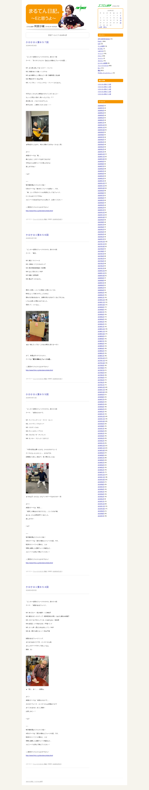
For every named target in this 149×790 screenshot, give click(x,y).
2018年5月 (101, 346)
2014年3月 (101, 467)
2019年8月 (101, 309)
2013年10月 (101, 479)
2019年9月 (101, 307)
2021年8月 (101, 251)
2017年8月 (101, 368)
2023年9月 (101, 190)
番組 (45, 219)
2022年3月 (101, 234)
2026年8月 (101, 105)
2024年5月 (101, 171)
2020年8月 (101, 280)
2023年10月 (101, 188)
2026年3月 (101, 118)
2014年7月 (101, 458)
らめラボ (100, 51)
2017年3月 (101, 380)
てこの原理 (101, 46)
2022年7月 (101, 224)
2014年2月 (101, 470)
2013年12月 (101, 475)
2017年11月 (101, 360)
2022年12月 (101, 212)
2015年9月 (101, 424)
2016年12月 (101, 387)
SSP (99, 44)
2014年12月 (101, 445)
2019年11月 (101, 302)
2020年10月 (101, 275)
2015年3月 (101, 438)
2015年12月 (101, 416)
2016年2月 (101, 411)
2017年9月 (101, 365)
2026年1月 (101, 122)
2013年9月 (101, 482)
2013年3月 (101, 496)
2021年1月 (101, 268)
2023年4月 (101, 203)
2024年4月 (101, 173)
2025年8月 (101, 135)
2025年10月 (101, 130)
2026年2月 (101, 120)
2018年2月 (101, 353)
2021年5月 (101, 258)
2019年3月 (101, 322)
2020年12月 (101, 271)
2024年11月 (101, 156)
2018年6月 (101, 343)
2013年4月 (101, 494)
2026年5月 (101, 113)
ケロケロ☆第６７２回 (104, 91)
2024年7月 (101, 166)
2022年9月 (101, 220)
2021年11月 (101, 244)
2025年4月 (101, 144)
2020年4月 (101, 290)
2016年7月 (101, 399)
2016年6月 (101, 402)
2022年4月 (101, 232)
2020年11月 (101, 273)
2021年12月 (101, 241)
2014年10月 (101, 450)
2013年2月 (101, 499)
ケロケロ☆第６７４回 (104, 87)
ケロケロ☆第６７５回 (104, 84)
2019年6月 (101, 314)
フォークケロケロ (38, 219)
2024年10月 (101, 159)
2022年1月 (101, 239)
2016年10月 (101, 392)
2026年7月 (101, 108)
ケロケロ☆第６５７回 (37, 42)
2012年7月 (101, 516)
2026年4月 (101, 115)
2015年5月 (101, 433)
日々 (99, 68)
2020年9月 (101, 278)
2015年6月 (101, 431)
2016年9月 (101, 394)
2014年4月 (101, 465)
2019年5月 (101, 317)
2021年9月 (101, 249)
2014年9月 (101, 453)
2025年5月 (101, 142)
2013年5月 (101, 492)
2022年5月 (101, 229)
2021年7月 (101, 254)
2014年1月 (101, 472)
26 (120, 23)
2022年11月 (101, 215)
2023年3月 (101, 205)
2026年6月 (101, 110)
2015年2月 (101, 441)
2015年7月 (101, 428)
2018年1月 (101, 356)
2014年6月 (101, 460)
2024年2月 (101, 178)
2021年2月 (101, 266)
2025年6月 (101, 139)
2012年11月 (101, 506)
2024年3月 (101, 176)
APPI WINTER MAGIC (104, 39)
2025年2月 (101, 149)
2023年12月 (101, 183)
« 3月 (100, 27)
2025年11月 (101, 127)
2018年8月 (101, 339)
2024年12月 (101, 154)
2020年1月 (101, 297)
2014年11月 (101, 448)
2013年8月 (101, 484)
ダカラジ (100, 61)
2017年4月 (101, 377)
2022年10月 (101, 217)
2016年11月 (101, 390)
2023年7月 (101, 195)
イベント (100, 53)
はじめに (100, 48)
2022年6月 (101, 227)
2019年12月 (101, 300)
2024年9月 (101, 161)
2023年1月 (101, 210)
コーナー (100, 58)
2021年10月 (101, 246)
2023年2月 (101, 207)
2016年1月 (101, 414)
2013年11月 (101, 477)
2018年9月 (101, 336)
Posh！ (100, 41)
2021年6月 (101, 256)
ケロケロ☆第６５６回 (37, 234)
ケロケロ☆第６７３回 (104, 89)
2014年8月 (101, 455)
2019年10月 (101, 305)
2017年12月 (101, 358)
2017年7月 (101, 370)
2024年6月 (101, 169)
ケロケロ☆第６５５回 (37, 394)
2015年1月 (101, 443)
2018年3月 (101, 351)
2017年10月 (101, 363)
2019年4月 (101, 319)
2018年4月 (101, 348)
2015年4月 (101, 436)
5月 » (105, 27)
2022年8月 (101, 222)
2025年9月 (101, 132)
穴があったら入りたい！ (105, 73)
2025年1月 (101, 152)
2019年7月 (101, 312)
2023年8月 (101, 193)
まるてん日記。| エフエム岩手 (34, 781)
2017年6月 (101, 373)
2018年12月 (101, 329)
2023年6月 (101, 198)
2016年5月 (101, 404)
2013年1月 (101, 501)
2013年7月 (101, 487)
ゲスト (100, 56)
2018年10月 (101, 334)
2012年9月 (101, 511)
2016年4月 (101, 407)
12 (120, 18)
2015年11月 (101, 419)
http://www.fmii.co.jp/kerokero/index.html (39, 211)
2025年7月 (101, 137)
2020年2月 (101, 295)
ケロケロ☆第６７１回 (104, 94)
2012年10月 (101, 509)
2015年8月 (101, 426)
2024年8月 (101, 164)
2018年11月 (101, 331)
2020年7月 (101, 283)
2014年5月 (101, 462)
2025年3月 (101, 147)
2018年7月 (101, 341)
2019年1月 (101, 326)
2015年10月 (101, 421)
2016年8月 (101, 397)
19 (120, 20)
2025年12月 (101, 125)
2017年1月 (101, 385)
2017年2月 (101, 382)
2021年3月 (101, 263)
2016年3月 (101, 409)
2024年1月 (101, 181)
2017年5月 (101, 375)
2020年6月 (101, 285)
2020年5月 (101, 288)
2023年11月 (101, 186)
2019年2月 (101, 324)
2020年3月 (101, 292)
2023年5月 (101, 200)
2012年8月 (101, 513)
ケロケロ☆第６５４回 (37, 586)
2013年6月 (101, 489)
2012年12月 (101, 504)
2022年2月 (101, 237)
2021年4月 (101, 261)
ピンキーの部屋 (102, 63)
